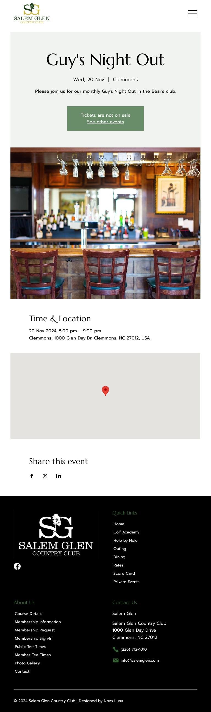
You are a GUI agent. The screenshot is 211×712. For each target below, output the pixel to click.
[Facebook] (17, 566)
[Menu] (192, 13)
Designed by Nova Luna (101, 701)
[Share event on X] (45, 476)
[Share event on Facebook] (31, 476)
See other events (105, 122)
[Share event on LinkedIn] (58, 476)
